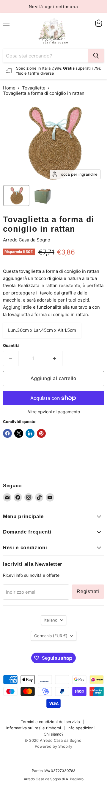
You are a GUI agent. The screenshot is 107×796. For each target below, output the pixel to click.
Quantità (11, 345)
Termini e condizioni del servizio (50, 721)
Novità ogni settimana (53, 6)
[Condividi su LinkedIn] (30, 433)
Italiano (50, 620)
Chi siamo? (54, 734)
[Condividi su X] (18, 433)
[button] (16, 195)
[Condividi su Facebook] (7, 433)
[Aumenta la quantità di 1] (54, 358)
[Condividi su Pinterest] (41, 433)
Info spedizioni (81, 727)
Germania (50, 635)
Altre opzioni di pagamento (53, 411)
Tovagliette (33, 87)
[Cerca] (96, 56)
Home (9, 87)
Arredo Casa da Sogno (26, 240)
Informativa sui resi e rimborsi (33, 727)
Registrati (88, 591)
